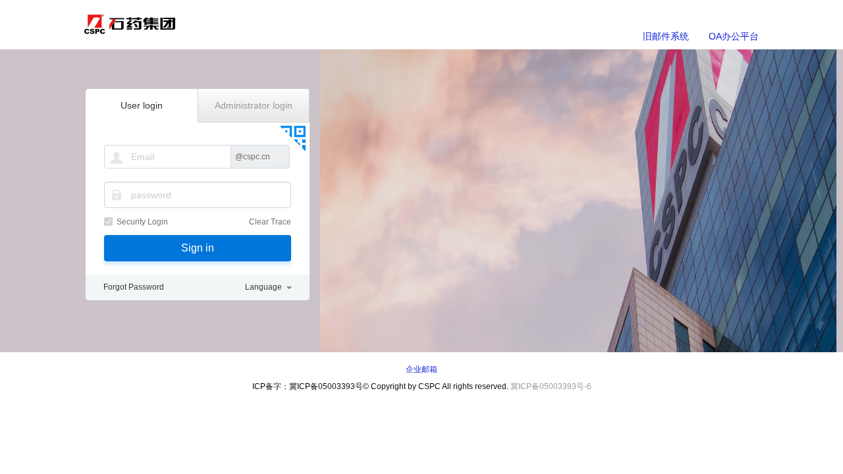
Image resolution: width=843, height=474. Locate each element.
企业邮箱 (421, 369)
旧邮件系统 (666, 36)
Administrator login (253, 105)
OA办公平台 (734, 36)
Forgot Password (133, 287)
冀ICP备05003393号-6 (550, 386)
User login (142, 105)
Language (263, 287)
